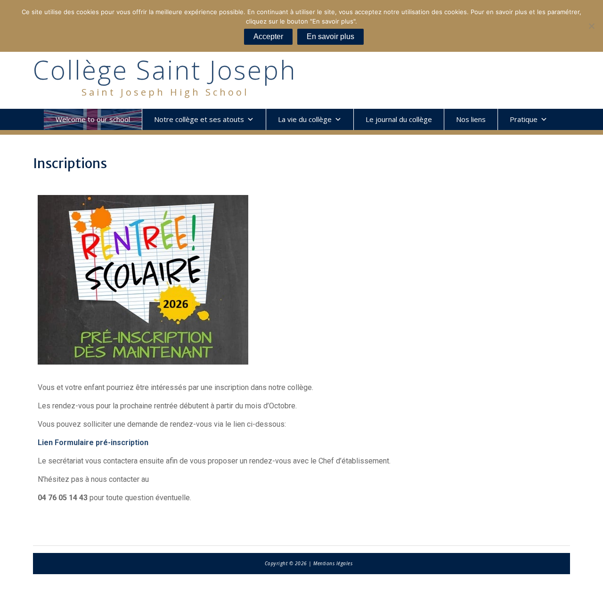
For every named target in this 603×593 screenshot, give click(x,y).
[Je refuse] (591, 26)
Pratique (524, 119)
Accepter (268, 36)
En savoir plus (330, 36)
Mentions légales (332, 563)
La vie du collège (305, 119)
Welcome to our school (93, 119)
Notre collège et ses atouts (199, 119)
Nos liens (471, 119)
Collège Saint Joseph (165, 69)
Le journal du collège (399, 119)
